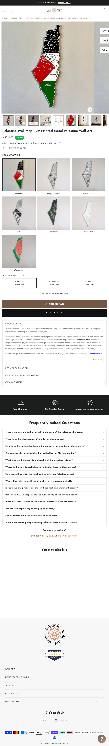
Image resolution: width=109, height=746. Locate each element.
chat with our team (68, 536)
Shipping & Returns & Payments (22, 375)
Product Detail (13, 324)
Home (5, 18)
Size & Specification (16, 368)
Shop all (64, 3)
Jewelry (9, 685)
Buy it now (54, 313)
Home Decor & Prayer (17, 677)
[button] (102, 739)
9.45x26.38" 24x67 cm (54, 283)
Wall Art (10, 669)
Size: (15, 275)
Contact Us (11, 693)
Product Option (11, 155)
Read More (97, 360)
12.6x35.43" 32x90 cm (19, 283)
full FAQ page (47, 536)
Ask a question (13, 382)
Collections (17, 18)
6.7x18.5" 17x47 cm (89, 283)
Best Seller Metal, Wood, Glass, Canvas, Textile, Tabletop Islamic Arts (58, 18)
